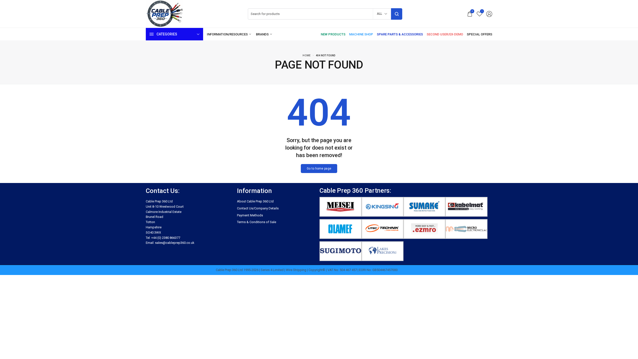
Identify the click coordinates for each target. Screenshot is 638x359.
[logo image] (164, 13)
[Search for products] (396, 14)
